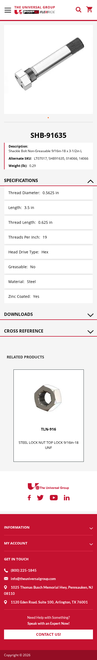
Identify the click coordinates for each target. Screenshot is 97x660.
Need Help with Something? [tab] (48, 617)
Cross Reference (23, 331)
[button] (48, 118)
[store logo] (35, 10)
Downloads (18, 314)
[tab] (48, 180)
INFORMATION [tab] (17, 527)
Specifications (21, 180)
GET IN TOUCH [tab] (16, 559)
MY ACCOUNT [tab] (15, 543)
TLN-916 (48, 429)
